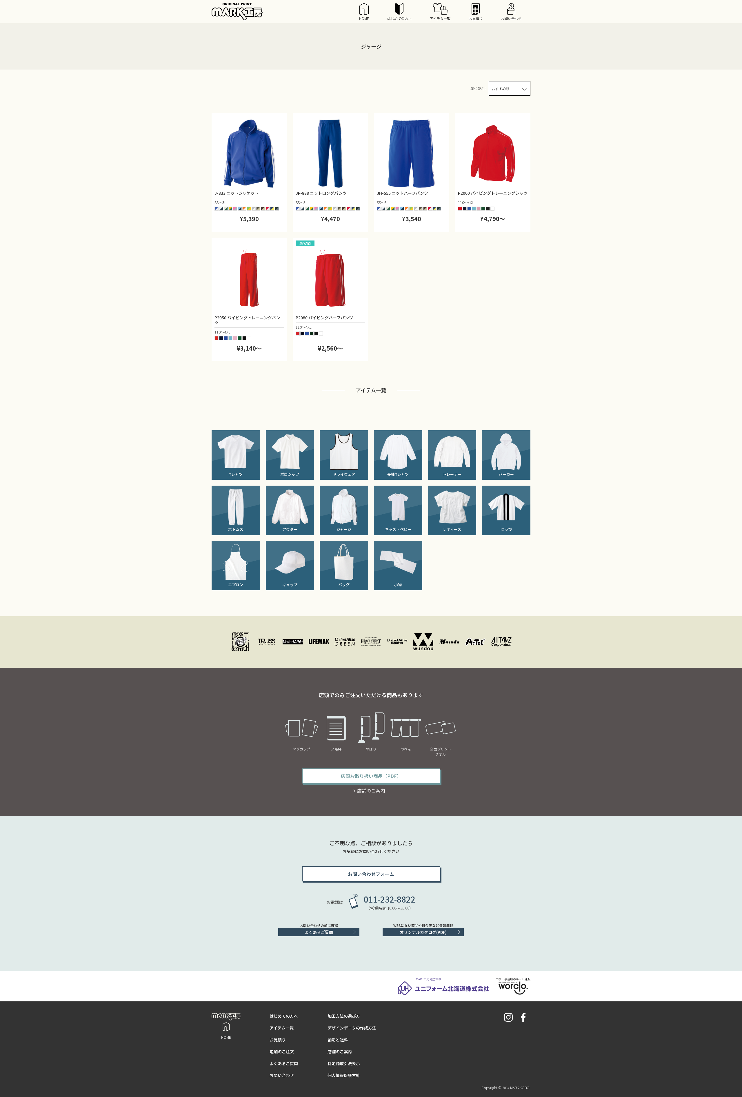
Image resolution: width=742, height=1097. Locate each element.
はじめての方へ (399, 18)
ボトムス (235, 529)
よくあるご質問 (319, 932)
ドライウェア (344, 474)
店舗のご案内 (371, 790)
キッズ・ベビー (398, 529)
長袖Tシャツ (398, 474)
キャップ (289, 584)
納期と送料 (338, 1040)
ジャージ (344, 529)
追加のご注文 (282, 1051)
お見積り (476, 18)
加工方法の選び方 (344, 1016)
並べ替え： (479, 88)
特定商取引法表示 (344, 1063)
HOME (364, 18)
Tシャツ (236, 474)
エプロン (235, 584)
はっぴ (506, 529)
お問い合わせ (511, 18)
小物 (398, 584)
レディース (452, 529)
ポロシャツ (289, 474)
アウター (289, 529)
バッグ (344, 584)
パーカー (506, 474)
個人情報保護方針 (344, 1075)
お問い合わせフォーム (371, 873)
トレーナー (452, 474)
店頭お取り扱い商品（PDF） (371, 775)
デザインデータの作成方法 (352, 1028)
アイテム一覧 (440, 18)
